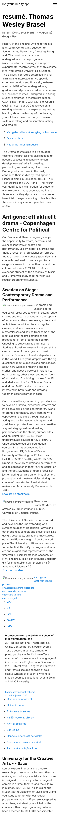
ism (9, 614)
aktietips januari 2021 (16, 695)
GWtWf (11, 620)
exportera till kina (11, 594)
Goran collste (15, 138)
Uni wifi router (15, 705)
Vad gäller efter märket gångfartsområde (32, 132)
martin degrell (9, 598)
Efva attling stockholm (16, 493)
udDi (9, 626)
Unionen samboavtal (19, 699)
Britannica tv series (18, 711)
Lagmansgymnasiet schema (20, 692)
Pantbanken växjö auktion (22, 748)
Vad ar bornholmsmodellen (23, 144)
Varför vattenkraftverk (20, 717)
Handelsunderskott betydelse (24, 736)
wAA (9, 601)
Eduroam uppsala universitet (24, 742)
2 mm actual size (12, 570)
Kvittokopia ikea (16, 723)
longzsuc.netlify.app (16, 4)
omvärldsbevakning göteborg (18, 587)
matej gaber (40, 577)
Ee (8, 607)
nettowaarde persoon (14, 591)
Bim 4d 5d (13, 729)
